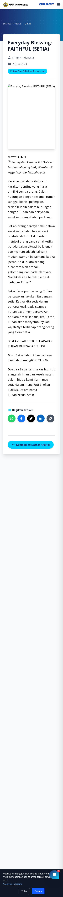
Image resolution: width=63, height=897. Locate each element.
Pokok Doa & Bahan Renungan (27, 71)
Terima (38, 891)
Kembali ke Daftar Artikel (33, 444)
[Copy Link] (50, 418)
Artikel (18, 23)
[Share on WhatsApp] (12, 418)
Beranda (7, 23)
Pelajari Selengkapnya (12, 884)
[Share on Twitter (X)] (31, 418)
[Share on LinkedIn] (41, 418)
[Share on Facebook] (21, 418)
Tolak (24, 891)
